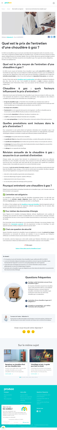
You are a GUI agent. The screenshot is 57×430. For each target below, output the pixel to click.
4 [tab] (24, 377)
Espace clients (24, 395)
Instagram (40, 411)
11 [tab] (35, 377)
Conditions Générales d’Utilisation (25, 424)
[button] (3, 427)
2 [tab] (21, 377)
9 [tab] (32, 377)
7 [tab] (29, 377)
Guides (8, 8)
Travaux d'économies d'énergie (25, 399)
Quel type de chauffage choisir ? (43, 402)
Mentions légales (12, 424)
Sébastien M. (10, 37)
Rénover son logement (26, 396)
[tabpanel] (16, 363)
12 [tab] (36, 377)
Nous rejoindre (8, 398)
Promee (3, 8)
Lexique (22, 404)
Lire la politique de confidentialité (9, 417)
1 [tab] (20, 377)
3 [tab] (23, 377)
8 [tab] (30, 377)
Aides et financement (25, 402)
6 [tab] (27, 377)
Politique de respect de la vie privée (28, 426)
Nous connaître (8, 395)
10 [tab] (33, 377)
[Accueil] (8, 3)
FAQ (5, 396)
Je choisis (16, 422)
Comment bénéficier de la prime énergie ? (43, 395)
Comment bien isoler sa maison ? (43, 399)
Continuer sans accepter (6, 422)
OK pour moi (26, 422)
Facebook (38, 411)
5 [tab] (26, 377)
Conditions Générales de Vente (41, 424)
